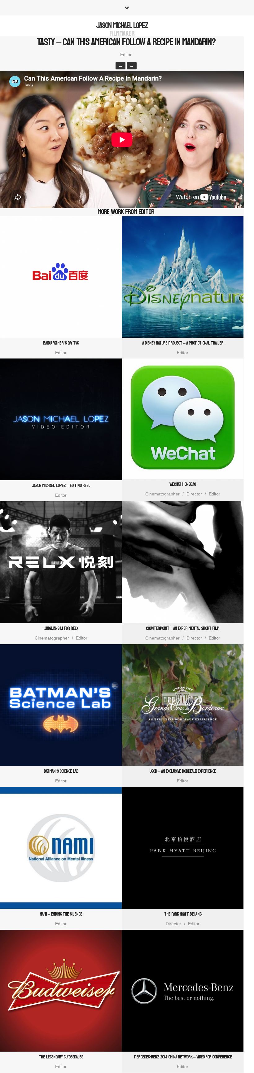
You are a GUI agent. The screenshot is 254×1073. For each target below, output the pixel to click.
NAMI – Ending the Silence (61, 914)
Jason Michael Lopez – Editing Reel (61, 486)
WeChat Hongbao (182, 484)
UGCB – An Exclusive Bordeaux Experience (182, 771)
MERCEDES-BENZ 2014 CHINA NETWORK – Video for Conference (183, 1057)
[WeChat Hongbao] (182, 418)
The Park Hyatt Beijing (182, 914)
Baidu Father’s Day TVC (61, 343)
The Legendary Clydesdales (61, 1057)
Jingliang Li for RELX (61, 628)
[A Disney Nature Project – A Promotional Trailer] (182, 277)
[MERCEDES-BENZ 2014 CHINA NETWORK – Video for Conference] (182, 991)
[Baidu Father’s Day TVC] (61, 277)
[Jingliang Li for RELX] (61, 562)
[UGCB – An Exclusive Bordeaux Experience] (182, 705)
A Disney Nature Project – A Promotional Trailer (182, 343)
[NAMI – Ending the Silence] (61, 848)
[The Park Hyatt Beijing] (182, 848)
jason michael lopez (122, 25)
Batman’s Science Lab (61, 771)
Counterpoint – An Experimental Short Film (182, 628)
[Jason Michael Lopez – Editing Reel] (61, 419)
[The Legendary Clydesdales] (61, 991)
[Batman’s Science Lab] (61, 705)
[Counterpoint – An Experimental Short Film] (182, 562)
